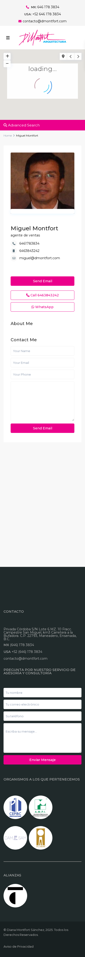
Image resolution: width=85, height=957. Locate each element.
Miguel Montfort (34, 228)
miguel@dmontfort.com (39, 258)
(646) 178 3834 (22, 645)
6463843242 (29, 251)
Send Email (42, 281)
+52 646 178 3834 (46, 14)
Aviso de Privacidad (19, 946)
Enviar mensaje (42, 760)
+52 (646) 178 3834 (27, 652)
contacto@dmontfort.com (45, 21)
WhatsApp (44, 307)
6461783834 (29, 243)
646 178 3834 (48, 7)
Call (44, 295)
